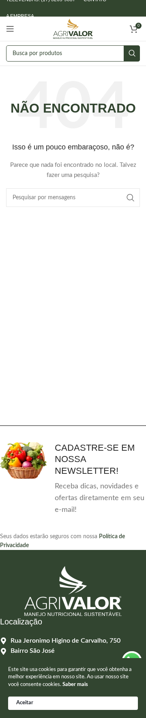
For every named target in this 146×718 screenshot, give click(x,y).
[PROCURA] (132, 53)
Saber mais (75, 684)
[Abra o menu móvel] (10, 29)
